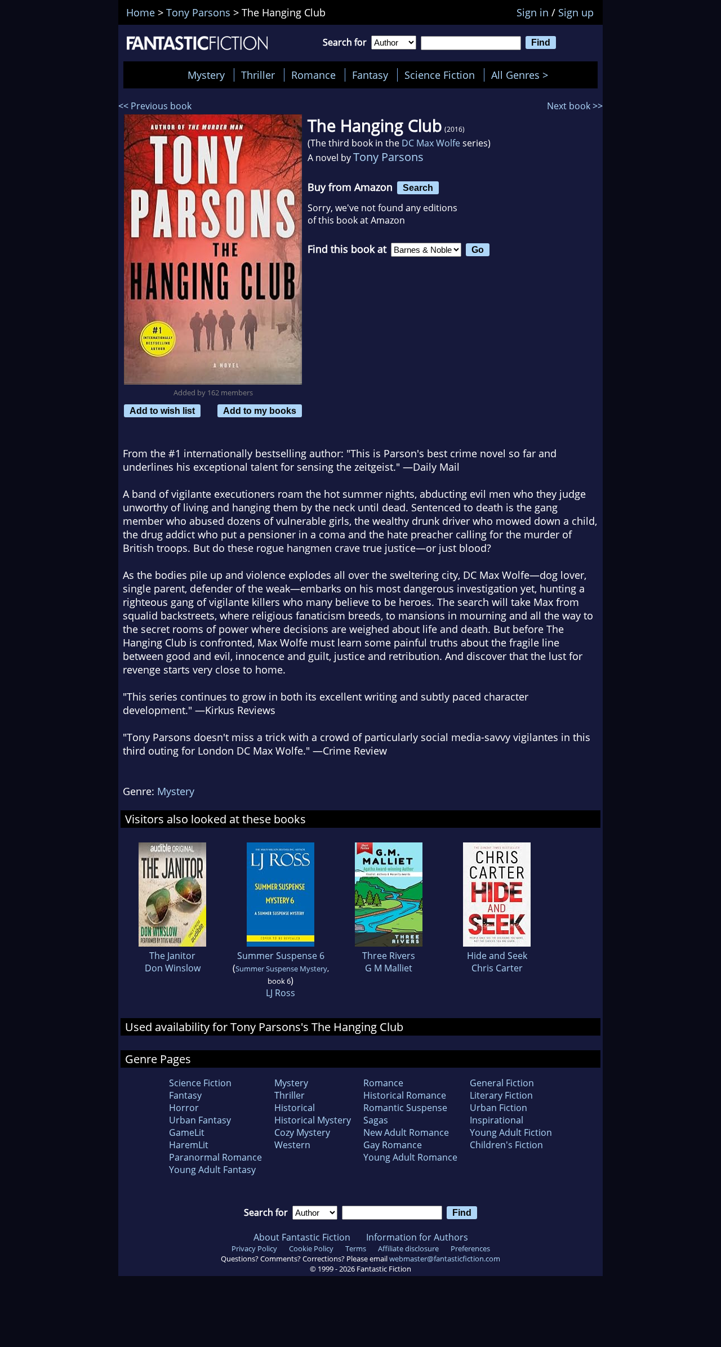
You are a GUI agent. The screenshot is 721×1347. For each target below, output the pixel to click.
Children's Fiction (506, 1145)
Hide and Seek (497, 955)
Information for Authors (417, 1237)
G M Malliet (388, 968)
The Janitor (172, 955)
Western (292, 1145)
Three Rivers (388, 955)
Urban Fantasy (200, 1120)
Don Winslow (173, 968)
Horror (184, 1107)
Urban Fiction (498, 1107)
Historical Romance (404, 1095)
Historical (294, 1107)
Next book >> (575, 106)
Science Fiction (439, 75)
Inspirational (496, 1120)
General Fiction (502, 1083)
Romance (313, 75)
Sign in (533, 12)
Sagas (375, 1120)
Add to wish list (162, 410)
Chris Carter (497, 968)
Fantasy (370, 75)
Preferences (470, 1248)
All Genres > (522, 75)
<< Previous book (155, 106)
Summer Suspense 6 (280, 955)
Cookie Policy (311, 1248)
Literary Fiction (501, 1095)
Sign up (576, 12)
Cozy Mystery (302, 1132)
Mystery (206, 75)
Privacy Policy (254, 1248)
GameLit (186, 1132)
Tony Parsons (388, 156)
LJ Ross (280, 993)
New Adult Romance (406, 1132)
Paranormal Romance (215, 1157)
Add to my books (259, 410)
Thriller (258, 75)
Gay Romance (392, 1145)
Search (418, 187)
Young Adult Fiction (511, 1132)
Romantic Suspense (405, 1107)
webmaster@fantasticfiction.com (444, 1259)
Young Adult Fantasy (212, 1169)
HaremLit (188, 1145)
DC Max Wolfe (431, 143)
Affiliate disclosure (408, 1248)
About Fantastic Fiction (301, 1237)
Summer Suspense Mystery (281, 969)
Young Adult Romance (410, 1157)
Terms (355, 1248)
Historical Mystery (312, 1120)
